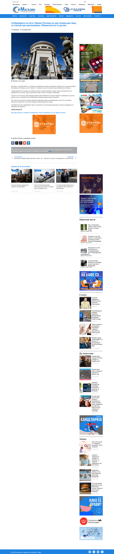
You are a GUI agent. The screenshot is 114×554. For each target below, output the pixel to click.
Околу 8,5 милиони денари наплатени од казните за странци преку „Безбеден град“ (43, 186)
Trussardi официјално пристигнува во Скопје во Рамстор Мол (96, 301)
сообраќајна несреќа (29, 138)
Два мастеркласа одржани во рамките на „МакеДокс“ (20, 185)
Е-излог (83, 295)
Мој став (78, 16)
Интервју (47, 4)
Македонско (69, 16)
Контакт (73, 4)
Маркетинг (91, 4)
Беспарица (41, 16)
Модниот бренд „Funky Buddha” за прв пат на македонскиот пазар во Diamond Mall (97, 342)
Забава (82, 439)
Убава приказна (57, 4)
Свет (40, 4)
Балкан (34, 4)
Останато (97, 16)
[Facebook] (89, 552)
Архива (99, 4)
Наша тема (32, 16)
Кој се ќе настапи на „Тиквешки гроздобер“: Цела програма (97, 444)
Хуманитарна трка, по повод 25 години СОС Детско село (97, 372)
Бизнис (25, 4)
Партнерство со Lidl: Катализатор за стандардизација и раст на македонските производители (91, 251)
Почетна (14, 16)
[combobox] (93, 2)
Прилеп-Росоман (18, 138)
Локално (15, 81)
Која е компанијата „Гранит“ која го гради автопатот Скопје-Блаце (94, 227)
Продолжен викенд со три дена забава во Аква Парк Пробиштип (96, 473)
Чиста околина (87, 16)
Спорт (66, 4)
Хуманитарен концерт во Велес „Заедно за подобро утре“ (97, 358)
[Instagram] (94, 552)
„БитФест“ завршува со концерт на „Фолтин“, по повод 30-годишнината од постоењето (96, 460)
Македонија (16, 4)
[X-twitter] (102, 552)
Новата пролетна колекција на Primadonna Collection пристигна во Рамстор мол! (97, 328)
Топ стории (21, 81)
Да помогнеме (86, 353)
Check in (61, 16)
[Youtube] (98, 552)
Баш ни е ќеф (23, 16)
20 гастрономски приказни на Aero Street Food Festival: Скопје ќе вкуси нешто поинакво (97, 487)
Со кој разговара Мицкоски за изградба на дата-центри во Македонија (65, 186)
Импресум (82, 4)
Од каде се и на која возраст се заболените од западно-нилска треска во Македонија (94, 239)
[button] (12, 143)
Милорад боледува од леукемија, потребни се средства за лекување (95, 387)
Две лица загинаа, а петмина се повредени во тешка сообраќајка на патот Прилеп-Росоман (38, 112)
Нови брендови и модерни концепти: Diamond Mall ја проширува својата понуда (97, 315)
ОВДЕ (50, 151)
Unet (39, 552)
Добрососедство (51, 16)
